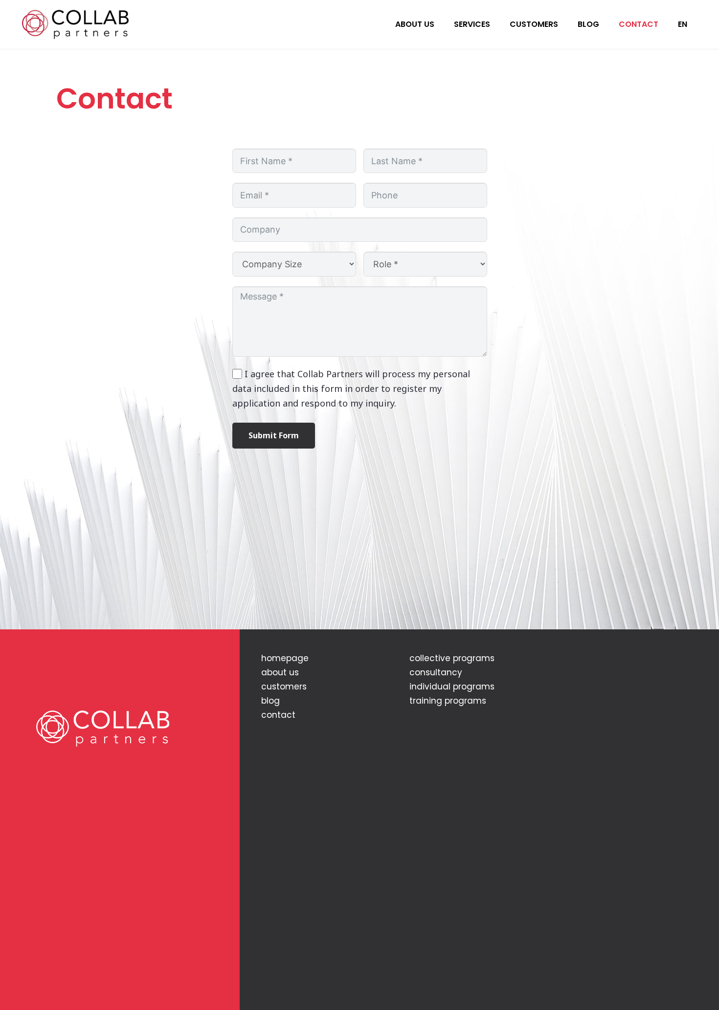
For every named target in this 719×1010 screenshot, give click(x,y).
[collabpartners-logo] (75, 24)
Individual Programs (451, 686)
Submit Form (273, 435)
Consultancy (435, 672)
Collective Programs (451, 658)
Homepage (285, 658)
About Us (280, 672)
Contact (278, 715)
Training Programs (447, 701)
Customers (284, 686)
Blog (270, 701)
